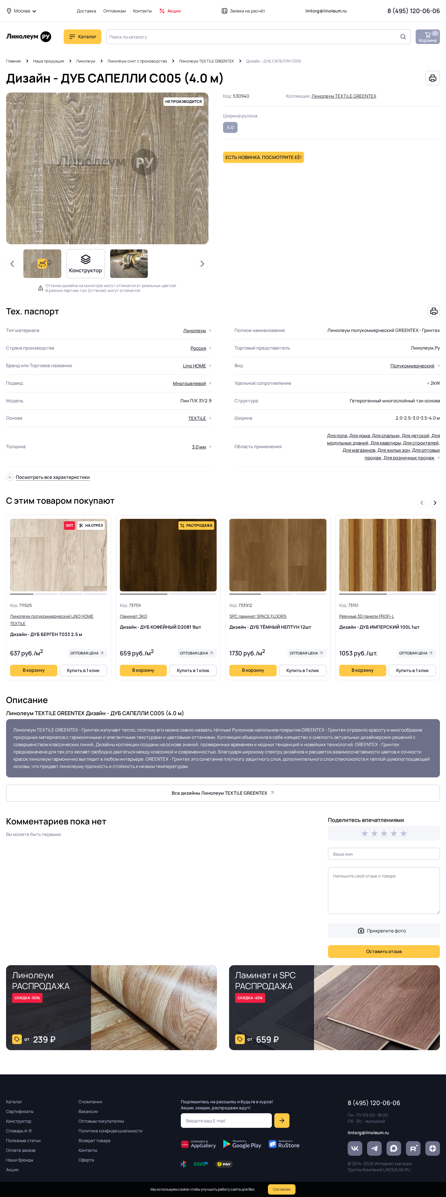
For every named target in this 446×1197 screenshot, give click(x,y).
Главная (13, 61)
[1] (365, 833)
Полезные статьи (23, 1140)
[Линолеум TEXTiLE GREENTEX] (129, 263)
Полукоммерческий (412, 366)
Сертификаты (19, 1111)
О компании (90, 1101)
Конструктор (18, 1121)
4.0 (230, 127)
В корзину (34, 670)
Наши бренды (19, 1160)
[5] (403, 833)
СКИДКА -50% (27, 997)
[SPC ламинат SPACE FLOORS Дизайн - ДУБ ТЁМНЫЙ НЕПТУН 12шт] (277, 555)
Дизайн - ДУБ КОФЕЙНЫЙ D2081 (160, 621)
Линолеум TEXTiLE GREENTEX (206, 61)
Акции (174, 11)
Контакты (142, 11)
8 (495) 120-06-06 (413, 11)
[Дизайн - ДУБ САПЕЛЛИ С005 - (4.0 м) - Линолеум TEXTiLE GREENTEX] (107, 168)
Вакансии (88, 1111)
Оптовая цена (84, 653)
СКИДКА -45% (250, 997)
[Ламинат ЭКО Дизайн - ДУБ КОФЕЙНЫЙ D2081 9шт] (168, 555)
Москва (22, 11)
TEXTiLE (197, 418)
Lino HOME (194, 366)
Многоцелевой (189, 383)
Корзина (428, 37)
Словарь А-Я (19, 1131)
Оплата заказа (20, 1150)
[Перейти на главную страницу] (29, 37)
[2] (374, 833)
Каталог (14, 1101)
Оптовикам (114, 11)
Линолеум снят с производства (137, 61)
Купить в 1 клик (83, 670)
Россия (198, 348)
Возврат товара (94, 1140)
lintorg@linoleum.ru (326, 11)
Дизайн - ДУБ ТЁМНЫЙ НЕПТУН (270, 621)
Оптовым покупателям (101, 1121)
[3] (384, 833)
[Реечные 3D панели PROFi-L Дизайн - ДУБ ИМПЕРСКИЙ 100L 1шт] (387, 555)
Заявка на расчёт (247, 11)
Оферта (86, 1160)
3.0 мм (199, 447)
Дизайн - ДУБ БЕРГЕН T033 (51, 625)
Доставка (86, 11)
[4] (394, 833)
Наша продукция (48, 61)
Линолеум (85, 61)
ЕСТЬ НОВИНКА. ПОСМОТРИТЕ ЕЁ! (263, 157)
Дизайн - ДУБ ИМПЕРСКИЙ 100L (379, 621)
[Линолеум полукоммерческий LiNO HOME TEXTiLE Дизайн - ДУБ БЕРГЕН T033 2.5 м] (58, 555)
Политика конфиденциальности (111, 1131)
